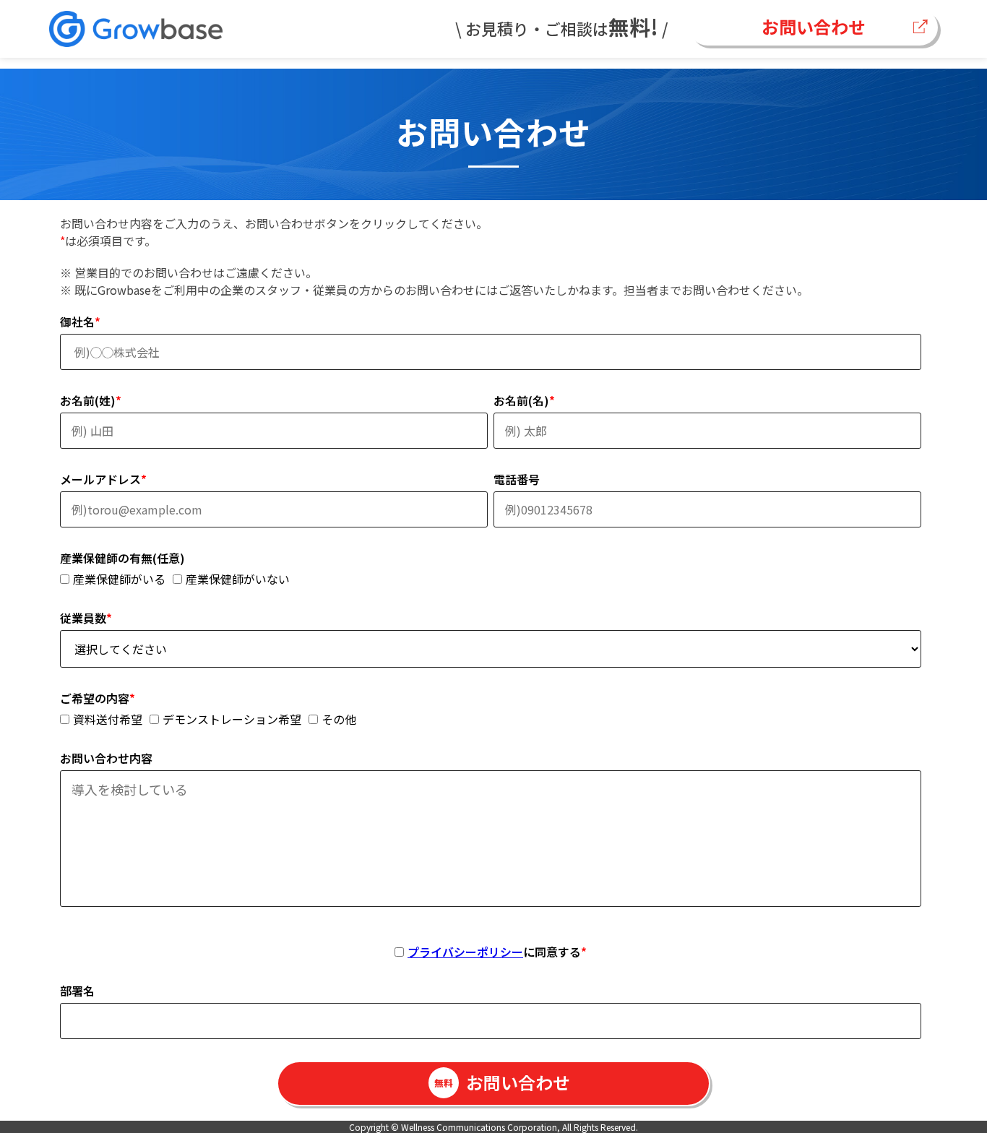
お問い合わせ (814, 26)
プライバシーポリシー (465, 951)
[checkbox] (490, 578)
